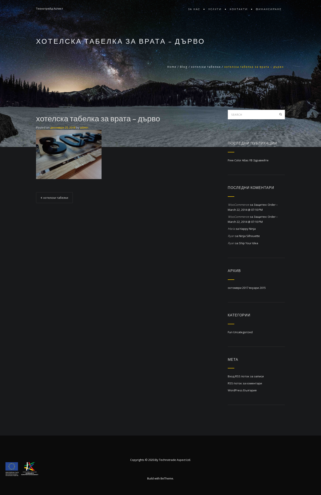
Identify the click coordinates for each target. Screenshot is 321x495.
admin (84, 127)
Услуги (215, 9)
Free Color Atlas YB (240, 160)
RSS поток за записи (249, 376)
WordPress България (242, 390)
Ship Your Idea (248, 243)
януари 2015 (257, 288)
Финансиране (269, 9)
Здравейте (261, 160)
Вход (231, 376)
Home (171, 67)
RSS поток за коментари (245, 383)
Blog (184, 67)
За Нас (194, 9)
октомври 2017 (238, 288)
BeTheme (166, 478)
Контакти (239, 9)
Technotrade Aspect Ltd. (175, 460)
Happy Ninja (248, 229)
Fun (230, 332)
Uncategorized (243, 332)
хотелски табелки (206, 67)
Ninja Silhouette (249, 236)
